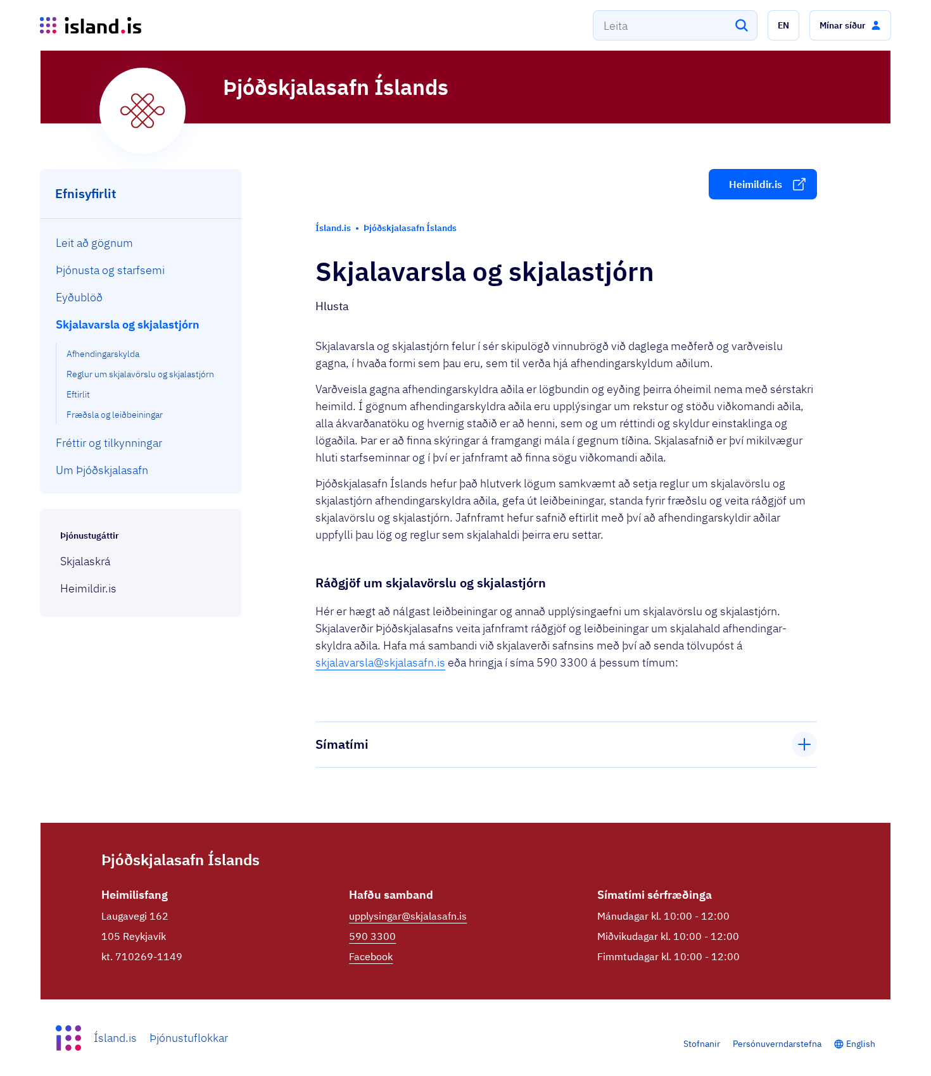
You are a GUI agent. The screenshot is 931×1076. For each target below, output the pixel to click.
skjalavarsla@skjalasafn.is (380, 662)
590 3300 (372, 936)
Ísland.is (115, 1037)
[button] (783, 25)
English (860, 1043)
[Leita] (741, 25)
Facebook (371, 956)
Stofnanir (701, 1043)
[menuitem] (141, 242)
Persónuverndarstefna (777, 1043)
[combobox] (675, 25)
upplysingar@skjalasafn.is (408, 916)
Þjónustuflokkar (188, 1037)
